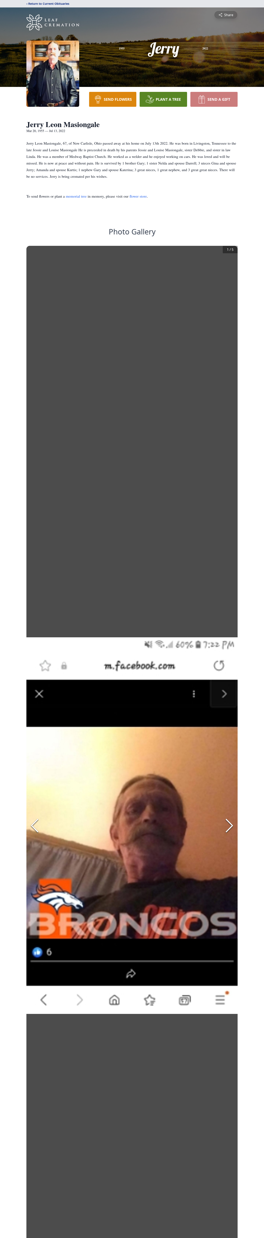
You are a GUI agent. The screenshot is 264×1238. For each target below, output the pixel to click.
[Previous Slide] (34, 825)
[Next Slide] (229, 825)
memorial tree (76, 196)
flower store (138, 196)
